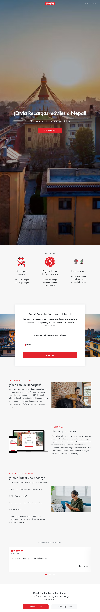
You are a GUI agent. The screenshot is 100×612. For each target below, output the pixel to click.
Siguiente (50, 355)
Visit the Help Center (64, 607)
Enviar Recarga (50, 130)
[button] (86, 3)
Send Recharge (36, 607)
